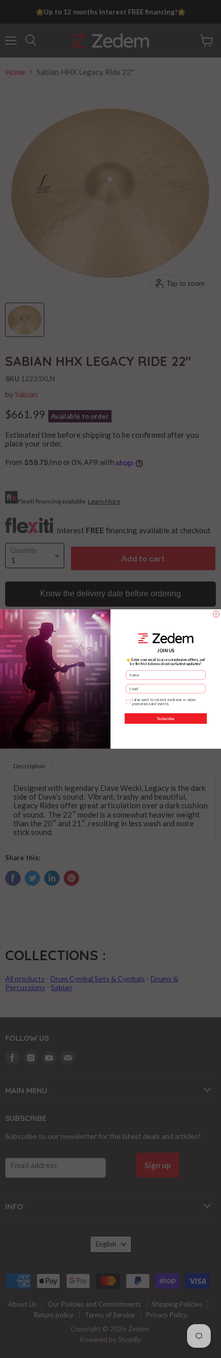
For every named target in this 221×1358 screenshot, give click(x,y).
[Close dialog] (216, 614)
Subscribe (165, 718)
